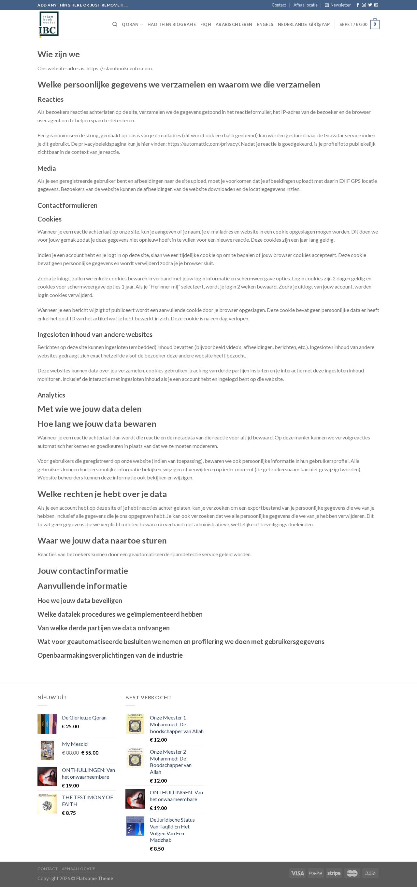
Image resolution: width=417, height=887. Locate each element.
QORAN (130, 24)
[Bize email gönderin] (376, 5)
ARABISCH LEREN (234, 24)
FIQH (205, 24)
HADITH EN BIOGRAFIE (172, 24)
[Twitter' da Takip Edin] (370, 5)
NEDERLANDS (292, 24)
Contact (279, 4)
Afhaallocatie (306, 4)
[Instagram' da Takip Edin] (364, 5)
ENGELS (265, 24)
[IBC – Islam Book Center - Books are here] (70, 24)
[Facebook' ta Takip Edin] (358, 5)
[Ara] (114, 24)
